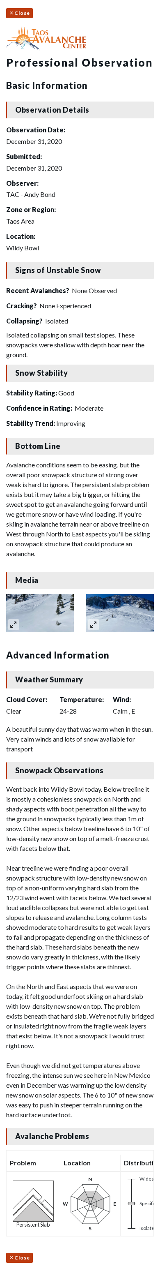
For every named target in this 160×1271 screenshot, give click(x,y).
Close (22, 13)
